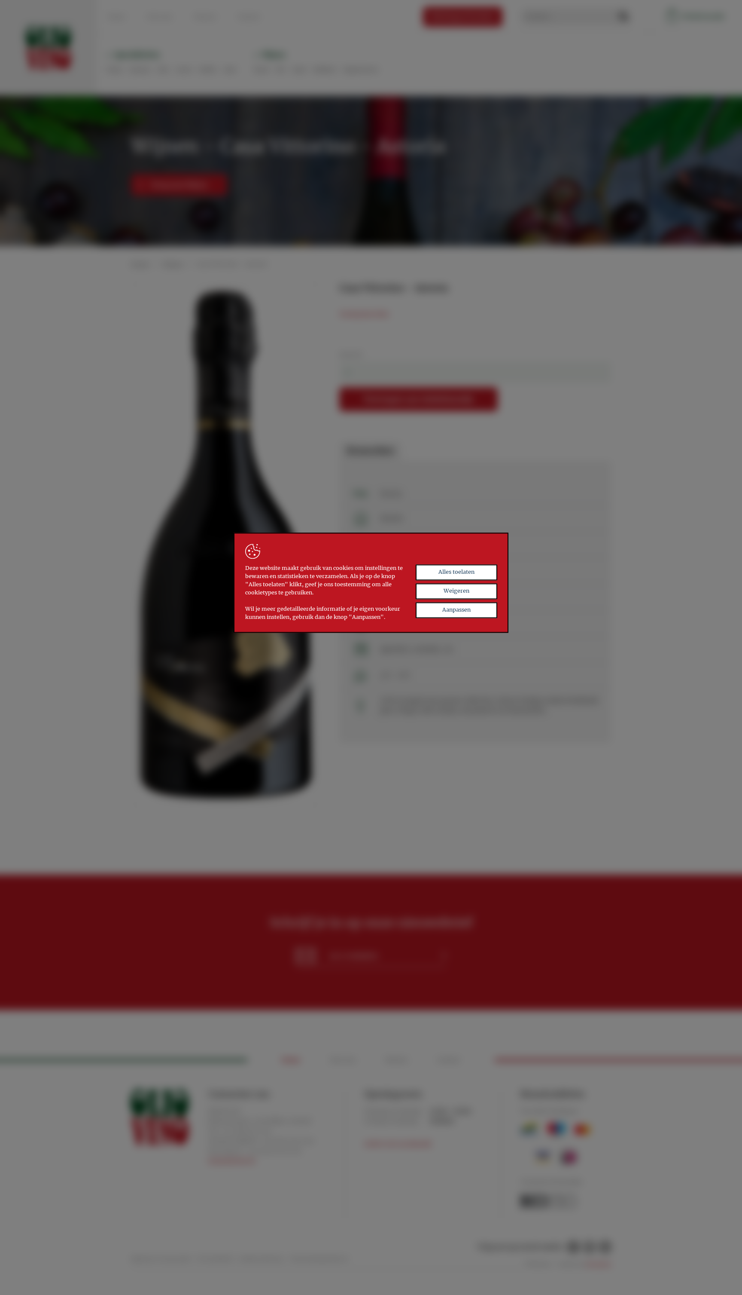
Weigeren (456, 591)
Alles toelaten (456, 572)
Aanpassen (456, 609)
